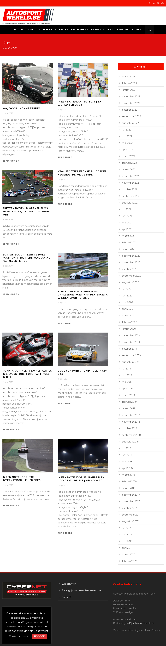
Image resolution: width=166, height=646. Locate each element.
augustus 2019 (130, 362)
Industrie (122, 29)
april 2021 (127, 229)
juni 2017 (127, 534)
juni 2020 (127, 295)
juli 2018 (126, 448)
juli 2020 (126, 289)
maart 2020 (128, 315)
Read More (9, 161)
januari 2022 (129, 169)
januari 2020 (129, 328)
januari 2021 (128, 249)
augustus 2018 (130, 441)
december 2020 (131, 255)
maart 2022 (128, 156)
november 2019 (131, 342)
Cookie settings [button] (18, 636)
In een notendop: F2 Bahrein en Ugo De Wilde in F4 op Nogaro (81, 479)
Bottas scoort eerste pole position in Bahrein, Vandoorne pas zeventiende (26, 257)
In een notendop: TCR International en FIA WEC (21, 479)
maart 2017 (128, 554)
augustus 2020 (130, 282)
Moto (135, 29)
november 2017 (131, 501)
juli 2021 (126, 209)
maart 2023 (128, 76)
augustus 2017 (130, 521)
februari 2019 (129, 401)
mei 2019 (127, 381)
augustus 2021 (130, 202)
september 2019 (131, 355)
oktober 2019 (129, 348)
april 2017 (127, 547)
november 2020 (131, 262)
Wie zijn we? (69, 583)
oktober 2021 (129, 189)
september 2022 (131, 116)
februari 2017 (129, 561)
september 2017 (131, 514)
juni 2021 (127, 216)
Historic (96, 29)
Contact (66, 597)
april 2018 (127, 468)
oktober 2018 (129, 428)
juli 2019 (126, 368)
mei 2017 (127, 541)
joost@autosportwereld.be (139, 623)
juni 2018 (127, 454)
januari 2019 (128, 408)
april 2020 (127, 308)
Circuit (33, 29)
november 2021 (131, 182)
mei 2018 (127, 461)
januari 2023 (129, 89)
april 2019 (127, 388)
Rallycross (78, 29)
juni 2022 (127, 136)
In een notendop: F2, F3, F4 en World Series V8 (80, 103)
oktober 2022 (129, 109)
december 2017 (131, 494)
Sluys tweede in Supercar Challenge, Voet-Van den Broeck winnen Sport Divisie (83, 294)
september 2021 (131, 196)
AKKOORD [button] (39, 636)
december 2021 (131, 176)
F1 (15, 29)
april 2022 (127, 149)
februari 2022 (129, 162)
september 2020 (131, 275)
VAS (109, 29)
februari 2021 (129, 242)
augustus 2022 (130, 123)
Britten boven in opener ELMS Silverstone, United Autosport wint (26, 211)
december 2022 (131, 96)
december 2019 (131, 335)
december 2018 (131, 415)
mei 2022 (127, 143)
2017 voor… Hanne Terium (21, 108)
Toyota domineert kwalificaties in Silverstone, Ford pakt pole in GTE (27, 374)
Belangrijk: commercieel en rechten (82, 590)
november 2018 (131, 421)
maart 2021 (128, 235)
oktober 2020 (129, 269)
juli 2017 (126, 528)
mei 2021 (127, 222)
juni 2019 (127, 375)
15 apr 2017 (7, 113)
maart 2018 (128, 474)
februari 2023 (129, 83)
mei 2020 (127, 302)
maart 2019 (128, 395)
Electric (48, 29)
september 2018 (131, 435)
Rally (62, 29)
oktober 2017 (129, 508)
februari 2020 (129, 322)
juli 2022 (126, 129)
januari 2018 (129, 488)
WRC (22, 29)
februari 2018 (129, 481)
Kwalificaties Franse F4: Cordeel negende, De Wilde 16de (83, 173)
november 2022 (131, 103)
